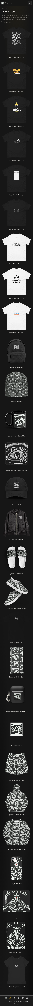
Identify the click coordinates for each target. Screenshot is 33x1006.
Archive (4, 9)
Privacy (16, 1004)
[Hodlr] (10, 998)
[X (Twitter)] (22, 998)
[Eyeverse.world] (6, 998)
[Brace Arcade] (18, 998)
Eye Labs (12, 1001)
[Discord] (27, 998)
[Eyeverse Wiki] (14, 998)
